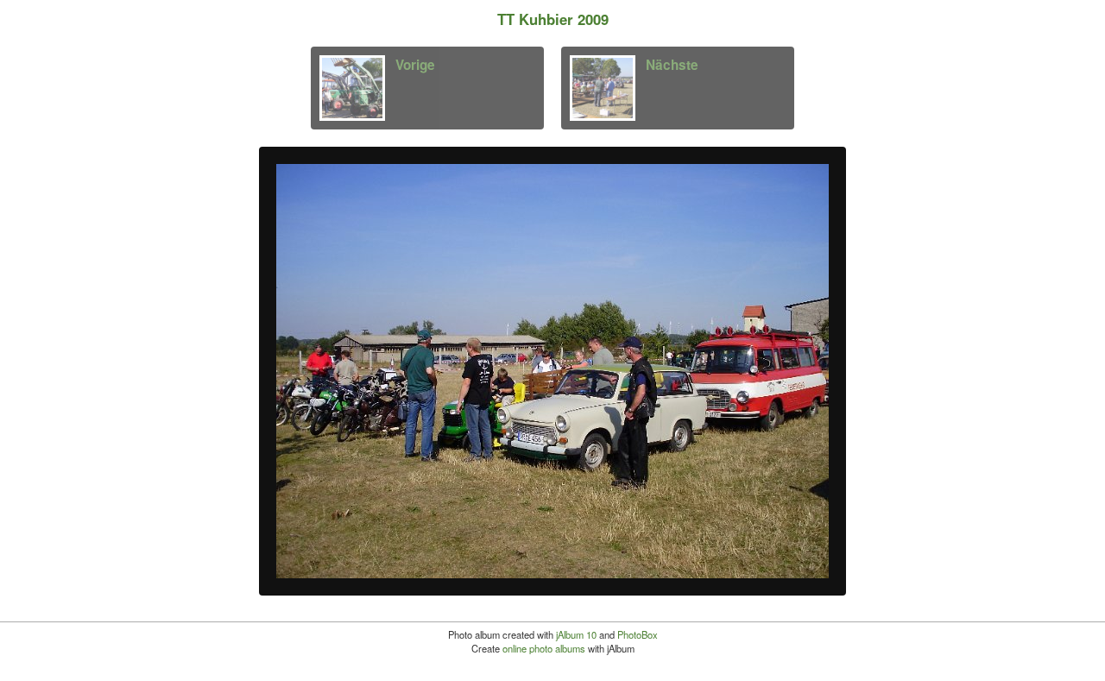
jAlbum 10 (576, 634)
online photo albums (543, 648)
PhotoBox (637, 634)
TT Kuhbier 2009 (553, 19)
